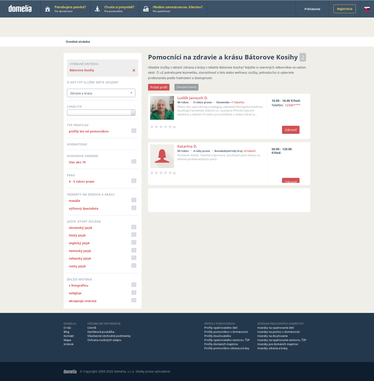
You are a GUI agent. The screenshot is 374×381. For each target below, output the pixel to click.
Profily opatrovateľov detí (220, 328)
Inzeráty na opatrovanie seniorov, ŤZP (281, 340)
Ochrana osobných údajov (104, 340)
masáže (74, 201)
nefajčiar (75, 293)
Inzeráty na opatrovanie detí (275, 328)
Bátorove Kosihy (82, 70)
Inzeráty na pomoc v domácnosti (278, 332)
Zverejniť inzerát (186, 87)
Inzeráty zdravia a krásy (272, 348)
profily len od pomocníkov (89, 131)
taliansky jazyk (80, 258)
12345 (292, 105)
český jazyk (77, 235)
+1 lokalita (237, 102)
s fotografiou (78, 285)
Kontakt (69, 336)
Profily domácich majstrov (221, 344)
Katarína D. (187, 146)
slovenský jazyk (80, 228)
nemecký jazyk (80, 251)
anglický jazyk (79, 243)
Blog (66, 332)
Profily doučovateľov (217, 336)
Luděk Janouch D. (192, 97)
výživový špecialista (83, 208)
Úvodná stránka (78, 42)
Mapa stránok (69, 342)
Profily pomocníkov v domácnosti (226, 332)
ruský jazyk (77, 266)
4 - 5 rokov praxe (81, 181)
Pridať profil (158, 87)
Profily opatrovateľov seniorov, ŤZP (227, 340)
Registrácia (344, 9)
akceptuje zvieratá (82, 301)
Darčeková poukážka (100, 332)
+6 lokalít (249, 151)
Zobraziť (291, 130)
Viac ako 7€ (77, 162)
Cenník (91, 328)
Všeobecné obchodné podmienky (109, 336)
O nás (67, 328)
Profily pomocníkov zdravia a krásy (226, 348)
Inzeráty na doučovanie (272, 336)
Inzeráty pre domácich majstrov (277, 344)
